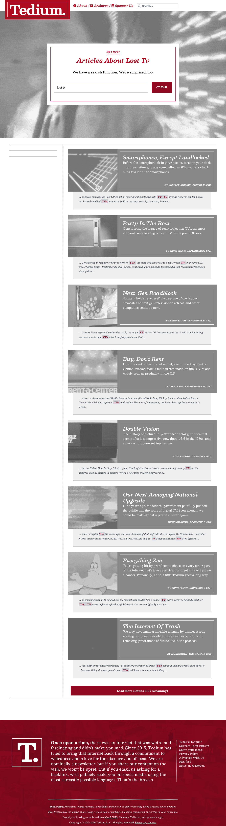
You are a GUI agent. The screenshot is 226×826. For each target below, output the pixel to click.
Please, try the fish (145, 822)
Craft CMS (111, 817)
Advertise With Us (191, 757)
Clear (161, 87)
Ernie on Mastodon (192, 765)
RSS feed (185, 761)
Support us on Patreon (194, 745)
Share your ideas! (191, 749)
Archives (101, 5)
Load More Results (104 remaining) (142, 691)
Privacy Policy (188, 753)
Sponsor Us (124, 5)
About (82, 5)
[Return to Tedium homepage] (37, 9)
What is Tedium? (190, 741)
